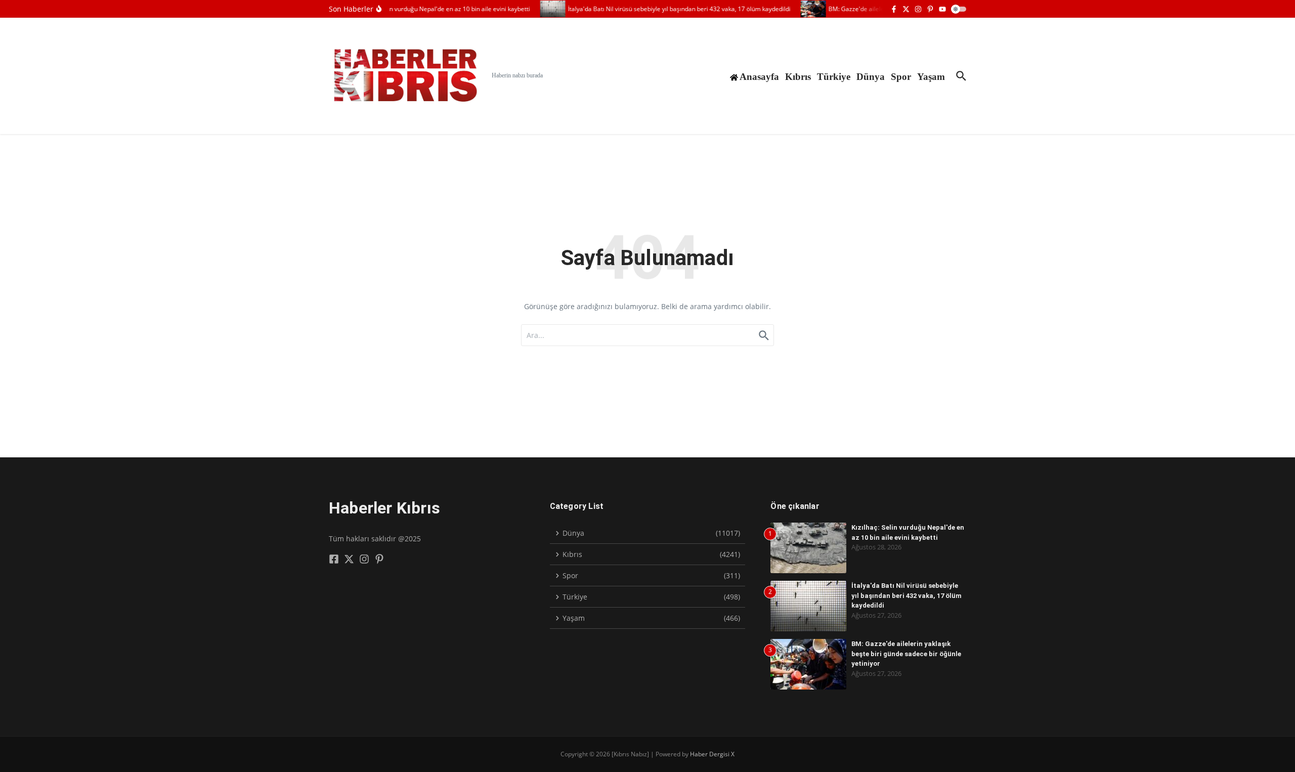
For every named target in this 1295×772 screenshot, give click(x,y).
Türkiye (833, 76)
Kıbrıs (798, 76)
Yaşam (931, 76)
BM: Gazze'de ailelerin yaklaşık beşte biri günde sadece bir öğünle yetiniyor (906, 653)
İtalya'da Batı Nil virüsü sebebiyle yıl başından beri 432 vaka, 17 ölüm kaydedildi (906, 595)
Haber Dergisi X (712, 754)
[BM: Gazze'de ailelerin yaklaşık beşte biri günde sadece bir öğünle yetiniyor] (806, 9)
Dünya (870, 76)
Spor (901, 76)
